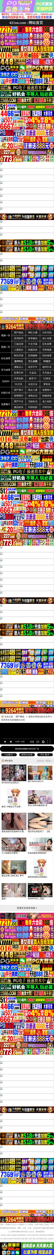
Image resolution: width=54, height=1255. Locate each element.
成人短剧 (47, 401)
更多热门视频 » (44, 761)
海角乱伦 (32, 395)
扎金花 (32, 373)
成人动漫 (47, 338)
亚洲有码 (18, 338)
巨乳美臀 (47, 344)
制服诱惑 (47, 395)
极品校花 (18, 407)
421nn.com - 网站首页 (26, 23)
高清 (32, 742)
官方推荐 (5, 370)
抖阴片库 (5, 393)
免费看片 (5, 404)
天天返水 (47, 373)
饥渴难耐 (32, 355)
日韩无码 (47, 407)
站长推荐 (5, 358)
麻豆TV (33, 378)
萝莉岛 (46, 384)
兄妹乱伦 (32, 401)
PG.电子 (45, 754)
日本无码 (47, 332)
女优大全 (32, 384)
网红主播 (32, 332)
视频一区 (5, 335)
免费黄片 (47, 390)
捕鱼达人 (18, 367)
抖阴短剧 (32, 407)
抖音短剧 (18, 378)
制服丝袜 (32, 350)
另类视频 (47, 350)
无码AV (6, 381)
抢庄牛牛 (32, 367)
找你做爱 (47, 355)
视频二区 (5, 347)
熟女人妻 (32, 390)
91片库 (18, 384)
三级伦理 (18, 344)
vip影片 (9, 754)
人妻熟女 (18, 350)
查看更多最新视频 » (27, 908)
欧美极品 (32, 338)
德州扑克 (47, 367)
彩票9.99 (18, 373)
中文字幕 (32, 344)
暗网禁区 (18, 395)
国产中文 (18, 401)
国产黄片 (18, 390)
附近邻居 (18, 355)
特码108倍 (27, 754)
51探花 (47, 378)
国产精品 (18, 332)
